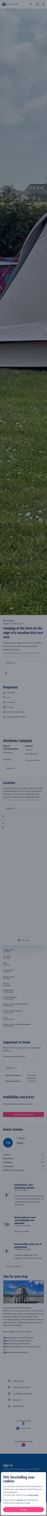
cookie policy (33, 1495)
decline (20, 1500)
